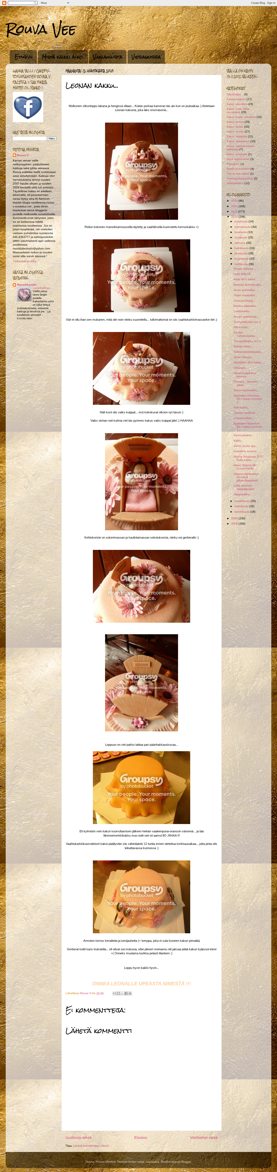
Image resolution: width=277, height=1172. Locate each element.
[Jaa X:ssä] (122, 993)
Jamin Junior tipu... (246, 446)
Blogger (186, 1161)
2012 (234, 206)
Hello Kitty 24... (243, 274)
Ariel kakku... (242, 407)
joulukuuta (241, 221)
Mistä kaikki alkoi (63, 57)
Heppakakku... (243, 494)
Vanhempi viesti (204, 1137)
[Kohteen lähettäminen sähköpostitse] (115, 993)
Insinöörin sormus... (246, 451)
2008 (234, 523)
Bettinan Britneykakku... (249, 284)
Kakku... (239, 440)
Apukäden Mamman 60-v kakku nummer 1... (248, 427)
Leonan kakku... (244, 418)
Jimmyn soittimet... (246, 412)
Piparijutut (233, 163)
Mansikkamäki (27, 284)
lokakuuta (241, 232)
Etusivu (24, 57)
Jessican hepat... (244, 300)
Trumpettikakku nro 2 (247, 321)
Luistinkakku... (243, 311)
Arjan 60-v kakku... (246, 279)
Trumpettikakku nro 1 (247, 341)
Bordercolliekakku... (246, 306)
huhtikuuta (241, 264)
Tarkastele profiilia (24, 261)
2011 (234, 211)
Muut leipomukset (238, 159)
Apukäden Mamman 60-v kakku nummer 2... (248, 399)
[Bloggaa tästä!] (118, 993)
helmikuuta (241, 506)
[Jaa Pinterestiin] (130, 993)
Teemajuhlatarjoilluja (240, 178)
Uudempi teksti (78, 1137)
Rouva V (22, 155)
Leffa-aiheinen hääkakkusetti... (245, 487)
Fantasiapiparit (236, 99)
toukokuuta (241, 258)
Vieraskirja (146, 57)
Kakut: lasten (235, 126)
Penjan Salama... (245, 268)
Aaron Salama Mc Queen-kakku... (245, 467)
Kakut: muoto (235, 131)
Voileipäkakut (235, 183)
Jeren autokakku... (245, 290)
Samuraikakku (243, 435)
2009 (234, 518)
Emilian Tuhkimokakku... (246, 334)
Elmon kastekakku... (246, 390)
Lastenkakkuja (41, 288)
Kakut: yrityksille (237, 154)
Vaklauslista (107, 57)
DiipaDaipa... (235, 94)
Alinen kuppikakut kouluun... (245, 375)
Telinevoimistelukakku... (249, 351)
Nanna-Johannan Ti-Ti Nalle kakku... (248, 458)
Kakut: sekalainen (238, 141)
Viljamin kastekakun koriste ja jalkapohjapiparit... (247, 477)
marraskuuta (242, 226)
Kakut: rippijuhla (237, 136)
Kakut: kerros (235, 121)
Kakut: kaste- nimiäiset (241, 117)
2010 (234, 216)
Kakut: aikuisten (237, 104)
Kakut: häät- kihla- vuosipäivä (238, 110)
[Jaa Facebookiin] (126, 993)
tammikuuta (242, 511)
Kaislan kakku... (244, 346)
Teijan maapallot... (245, 295)
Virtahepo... (241, 367)
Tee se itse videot (238, 173)
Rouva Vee (41, 29)
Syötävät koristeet (238, 168)
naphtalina (152, 1161)
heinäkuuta (241, 248)
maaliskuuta (242, 501)
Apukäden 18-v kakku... (249, 362)
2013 (234, 200)
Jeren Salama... (244, 357)
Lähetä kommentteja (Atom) (91, 1145)
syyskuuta (241, 237)
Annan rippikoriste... (246, 316)
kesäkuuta (241, 253)
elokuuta (240, 242)
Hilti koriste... (242, 327)
